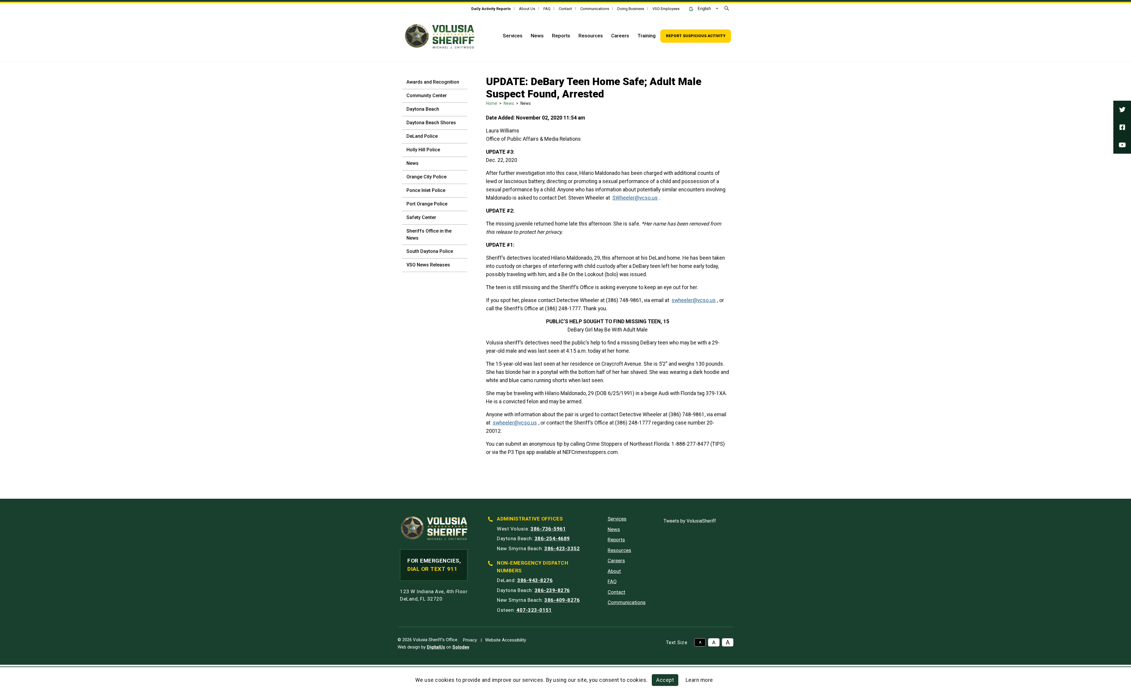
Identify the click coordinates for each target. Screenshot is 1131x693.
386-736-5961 (548, 529)
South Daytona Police (429, 251)
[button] (726, 8)
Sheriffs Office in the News (429, 234)
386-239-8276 (552, 590)
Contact (565, 8)
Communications (594, 8)
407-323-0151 (534, 610)
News (537, 36)
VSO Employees (665, 8)
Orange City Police (426, 177)
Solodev (460, 647)
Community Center (426, 95)
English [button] (704, 8)
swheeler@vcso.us (694, 300)
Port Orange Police (426, 204)
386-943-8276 (535, 580)
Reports (561, 36)
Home (491, 103)
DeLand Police (422, 136)
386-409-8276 (562, 600)
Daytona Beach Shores (431, 122)
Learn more (699, 680)
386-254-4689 (552, 538)
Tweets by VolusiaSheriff (690, 521)
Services (512, 36)
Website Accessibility (505, 640)
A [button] (700, 642)
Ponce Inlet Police (425, 190)
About (614, 571)
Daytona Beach (422, 109)
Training (646, 36)
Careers (620, 36)
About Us (527, 8)
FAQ (546, 8)
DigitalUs (436, 647)
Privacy (470, 640)
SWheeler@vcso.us (635, 198)
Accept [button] (665, 680)
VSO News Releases (428, 265)
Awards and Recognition (432, 82)
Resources (590, 36)
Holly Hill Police (423, 149)
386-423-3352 (562, 548)
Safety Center (421, 217)
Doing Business (630, 8)
